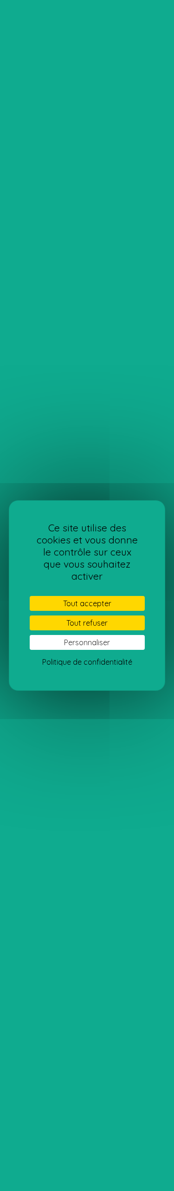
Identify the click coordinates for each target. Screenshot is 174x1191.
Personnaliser (87, 642)
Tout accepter (87, 603)
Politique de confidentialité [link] (87, 662)
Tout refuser (87, 623)
